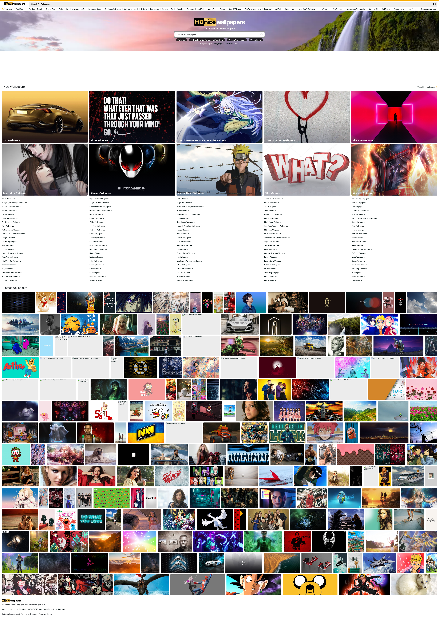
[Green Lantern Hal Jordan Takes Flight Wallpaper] (263, 541)
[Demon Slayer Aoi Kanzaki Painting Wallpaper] (201, 367)
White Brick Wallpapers (272, 234)
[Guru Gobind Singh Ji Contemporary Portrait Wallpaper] (136, 411)
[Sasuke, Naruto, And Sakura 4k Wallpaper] (379, 324)
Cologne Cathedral (131, 9)
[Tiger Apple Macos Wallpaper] (241, 476)
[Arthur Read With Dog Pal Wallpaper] (20, 367)
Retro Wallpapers (270, 276)
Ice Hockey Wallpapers (10, 241)
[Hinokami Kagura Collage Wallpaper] (171, 389)
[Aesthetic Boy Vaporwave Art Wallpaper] (352, 367)
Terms (50, 609)
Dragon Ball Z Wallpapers (273, 261)
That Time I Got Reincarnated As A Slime (208, 40)
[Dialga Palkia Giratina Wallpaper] (179, 519)
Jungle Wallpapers (9, 249)
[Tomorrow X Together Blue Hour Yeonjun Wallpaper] (43, 498)
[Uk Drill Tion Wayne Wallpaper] (288, 302)
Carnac (222, 9)
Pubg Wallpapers (183, 230)
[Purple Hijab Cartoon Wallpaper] (146, 324)
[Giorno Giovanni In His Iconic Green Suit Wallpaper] (410, 563)
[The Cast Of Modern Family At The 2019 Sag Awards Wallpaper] (268, 519)
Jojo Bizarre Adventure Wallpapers (189, 261)
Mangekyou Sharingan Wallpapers (14, 203)
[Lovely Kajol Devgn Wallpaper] (135, 476)
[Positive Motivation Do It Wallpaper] (201, 324)
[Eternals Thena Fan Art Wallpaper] (419, 498)
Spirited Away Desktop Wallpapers (364, 218)
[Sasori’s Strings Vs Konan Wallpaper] (325, 432)
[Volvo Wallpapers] (45, 117)
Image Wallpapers (8, 238)
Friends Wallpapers (359, 230)
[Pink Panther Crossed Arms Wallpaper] (45, 411)
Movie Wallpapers (358, 257)
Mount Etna (212, 9)
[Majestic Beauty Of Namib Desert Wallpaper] (282, 563)
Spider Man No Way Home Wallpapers (190, 207)
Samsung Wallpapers (97, 238)
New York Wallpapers (359, 265)
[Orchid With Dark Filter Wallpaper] (56, 498)
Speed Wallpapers (270, 210)
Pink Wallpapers (95, 269)
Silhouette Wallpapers (185, 269)
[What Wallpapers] (307, 170)
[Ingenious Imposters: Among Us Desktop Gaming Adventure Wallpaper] (20, 346)
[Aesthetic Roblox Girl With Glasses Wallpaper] (218, 302)
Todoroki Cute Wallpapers (273, 199)
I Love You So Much (238, 40)
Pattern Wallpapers (271, 257)
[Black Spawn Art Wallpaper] (329, 541)
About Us (5, 609)
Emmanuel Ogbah (95, 9)
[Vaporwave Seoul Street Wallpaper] (205, 498)
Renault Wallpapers (97, 218)
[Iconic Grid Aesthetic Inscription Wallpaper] (418, 324)
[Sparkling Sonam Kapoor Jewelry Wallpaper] (96, 476)
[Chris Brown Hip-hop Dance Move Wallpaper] (287, 454)
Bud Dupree (386, 9)
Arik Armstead (338, 9)
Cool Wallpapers (357, 280)
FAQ (34, 609)
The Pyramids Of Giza (253, 9)
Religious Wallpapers (184, 241)
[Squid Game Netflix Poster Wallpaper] (390, 454)
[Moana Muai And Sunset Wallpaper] (142, 519)
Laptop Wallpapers (96, 257)
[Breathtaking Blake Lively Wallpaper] (207, 454)
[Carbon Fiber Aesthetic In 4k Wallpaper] (18, 302)
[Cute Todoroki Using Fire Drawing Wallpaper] (20, 389)
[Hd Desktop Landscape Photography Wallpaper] (124, 563)
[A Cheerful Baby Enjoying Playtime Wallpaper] (39, 541)
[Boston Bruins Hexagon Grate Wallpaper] (140, 367)
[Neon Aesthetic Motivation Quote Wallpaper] (91, 519)
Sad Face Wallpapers (97, 226)
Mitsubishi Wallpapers (272, 230)
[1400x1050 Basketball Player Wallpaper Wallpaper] (423, 432)
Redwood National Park (272, 9)
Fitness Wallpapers (96, 253)
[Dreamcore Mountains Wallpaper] (117, 367)
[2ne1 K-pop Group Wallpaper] (84, 498)
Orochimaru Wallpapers (360, 210)
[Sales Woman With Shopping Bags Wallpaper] (103, 411)
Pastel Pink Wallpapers (185, 245)
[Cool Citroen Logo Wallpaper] (179, 563)
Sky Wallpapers (7, 269)
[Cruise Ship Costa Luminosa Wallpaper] (408, 476)
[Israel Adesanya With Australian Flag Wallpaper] (371, 476)
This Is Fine (257, 40)
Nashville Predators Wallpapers (188, 226)
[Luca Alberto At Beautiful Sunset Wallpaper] (381, 498)
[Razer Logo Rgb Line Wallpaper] (89, 563)
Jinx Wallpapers (270, 207)
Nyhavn (165, 9)
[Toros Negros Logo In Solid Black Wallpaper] (327, 302)
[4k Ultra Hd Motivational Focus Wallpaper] (364, 302)
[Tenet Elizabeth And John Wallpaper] (169, 454)
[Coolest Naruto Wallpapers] (219, 170)
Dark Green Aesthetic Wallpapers (14, 234)
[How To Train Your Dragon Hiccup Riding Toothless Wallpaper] (141, 584)
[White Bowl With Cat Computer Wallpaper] (20, 411)
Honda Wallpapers (183, 218)
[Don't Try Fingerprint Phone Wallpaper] (400, 302)
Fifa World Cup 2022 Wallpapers (188, 214)
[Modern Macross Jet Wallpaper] (379, 563)
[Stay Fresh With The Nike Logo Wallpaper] (340, 563)
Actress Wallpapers (359, 241)
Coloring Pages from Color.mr (222, 44)
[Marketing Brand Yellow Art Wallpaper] (386, 389)
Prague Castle (399, 9)
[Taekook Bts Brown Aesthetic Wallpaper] (388, 302)
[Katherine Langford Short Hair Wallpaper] (173, 498)
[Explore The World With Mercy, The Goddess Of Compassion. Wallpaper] (418, 541)
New (55, 609)
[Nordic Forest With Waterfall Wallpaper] (344, 324)
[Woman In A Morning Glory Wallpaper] (382, 541)
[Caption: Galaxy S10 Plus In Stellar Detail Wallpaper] (54, 563)
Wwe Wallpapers (270, 269)
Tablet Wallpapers (96, 222)
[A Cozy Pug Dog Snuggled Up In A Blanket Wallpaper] (100, 454)
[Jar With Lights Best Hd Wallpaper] (108, 346)
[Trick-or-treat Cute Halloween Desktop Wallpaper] (79, 324)
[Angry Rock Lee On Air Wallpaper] (310, 476)
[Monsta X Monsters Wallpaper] (206, 476)
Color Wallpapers (96, 261)
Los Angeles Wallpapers (98, 249)
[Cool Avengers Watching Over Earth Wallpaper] (310, 324)
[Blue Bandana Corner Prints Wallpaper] (170, 367)
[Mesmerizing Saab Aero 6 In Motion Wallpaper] (211, 563)
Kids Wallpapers (8, 245)
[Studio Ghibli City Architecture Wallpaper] (356, 541)
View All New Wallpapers (426, 87)
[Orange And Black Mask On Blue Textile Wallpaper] (351, 432)
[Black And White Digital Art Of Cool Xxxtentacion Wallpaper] (61, 346)
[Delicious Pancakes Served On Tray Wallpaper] (90, 367)
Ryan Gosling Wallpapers (361, 199)
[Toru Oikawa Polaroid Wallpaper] (431, 476)
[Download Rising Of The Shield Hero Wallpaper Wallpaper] (65, 454)
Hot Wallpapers (182, 257)
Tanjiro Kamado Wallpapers (362, 249)
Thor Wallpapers (358, 226)
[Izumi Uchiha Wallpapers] (45, 170)
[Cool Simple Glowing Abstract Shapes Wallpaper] (276, 324)
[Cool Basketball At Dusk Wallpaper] (201, 346)
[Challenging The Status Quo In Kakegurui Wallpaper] (85, 584)
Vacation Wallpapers (9, 265)
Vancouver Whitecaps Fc (356, 9)
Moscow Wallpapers (359, 214)
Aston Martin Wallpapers (11, 230)
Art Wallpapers (357, 273)
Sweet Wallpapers (358, 222)
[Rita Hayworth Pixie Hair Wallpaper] (336, 346)
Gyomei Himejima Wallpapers (100, 207)
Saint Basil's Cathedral (307, 9)
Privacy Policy (42, 609)
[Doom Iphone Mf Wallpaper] (207, 302)
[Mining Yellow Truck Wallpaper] (310, 346)
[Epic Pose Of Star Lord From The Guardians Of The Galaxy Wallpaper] (47, 519)
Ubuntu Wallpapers (359, 203)
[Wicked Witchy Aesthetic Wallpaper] (109, 389)
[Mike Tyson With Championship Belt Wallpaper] (311, 454)
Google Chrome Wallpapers (99, 203)
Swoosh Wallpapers (9, 210)
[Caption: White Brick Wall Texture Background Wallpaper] (355, 563)
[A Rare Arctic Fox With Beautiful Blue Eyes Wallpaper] (414, 584)
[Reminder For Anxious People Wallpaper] (109, 302)
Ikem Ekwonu (412, 9)
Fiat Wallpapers (182, 199)
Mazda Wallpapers (271, 218)
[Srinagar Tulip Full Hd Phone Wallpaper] (163, 324)
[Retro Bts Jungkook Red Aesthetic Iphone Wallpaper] (229, 302)
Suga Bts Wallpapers (184, 203)
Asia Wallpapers (8, 226)
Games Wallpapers (184, 238)
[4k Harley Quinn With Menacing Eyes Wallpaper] (118, 324)
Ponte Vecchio (324, 9)
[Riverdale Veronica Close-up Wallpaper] (278, 498)
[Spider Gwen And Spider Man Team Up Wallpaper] (197, 584)
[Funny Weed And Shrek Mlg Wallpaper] (348, 389)
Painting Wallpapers (97, 265)
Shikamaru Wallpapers (272, 245)
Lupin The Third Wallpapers (99, 199)
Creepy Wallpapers (96, 241)
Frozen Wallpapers (96, 214)
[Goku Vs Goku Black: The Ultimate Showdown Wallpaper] (253, 584)
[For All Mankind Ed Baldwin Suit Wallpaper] (55, 367)
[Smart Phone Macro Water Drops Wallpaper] (213, 389)
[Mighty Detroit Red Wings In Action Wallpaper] (172, 476)
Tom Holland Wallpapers (186, 222)
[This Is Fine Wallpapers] (394, 117)
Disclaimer (23, 609)
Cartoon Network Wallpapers (274, 253)
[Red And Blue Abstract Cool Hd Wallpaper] (310, 389)
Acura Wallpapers (8, 199)
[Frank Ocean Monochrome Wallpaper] (175, 541)
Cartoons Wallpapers (97, 230)
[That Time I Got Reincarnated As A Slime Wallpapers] (219, 117)
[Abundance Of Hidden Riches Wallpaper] (248, 454)
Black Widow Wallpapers (273, 222)
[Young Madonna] (378, 519)
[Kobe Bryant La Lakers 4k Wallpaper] (85, 302)
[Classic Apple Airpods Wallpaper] (133, 454)
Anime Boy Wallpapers (272, 273)
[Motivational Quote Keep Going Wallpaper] (431, 519)
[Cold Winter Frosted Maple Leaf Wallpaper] (275, 476)
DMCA (30, 609)
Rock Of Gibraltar (235, 9)
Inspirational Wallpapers (98, 245)
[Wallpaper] (158, 411)
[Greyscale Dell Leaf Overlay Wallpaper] (243, 563)
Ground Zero (50, 9)
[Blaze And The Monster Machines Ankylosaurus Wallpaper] (221, 432)
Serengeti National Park (195, 9)
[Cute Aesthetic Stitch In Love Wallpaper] (195, 302)
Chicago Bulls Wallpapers (186, 253)
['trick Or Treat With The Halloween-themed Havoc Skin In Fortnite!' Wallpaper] (20, 563)
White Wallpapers (96, 280)
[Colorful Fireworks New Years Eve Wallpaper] (70, 411)
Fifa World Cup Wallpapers (11, 261)
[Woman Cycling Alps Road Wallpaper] (113, 519)
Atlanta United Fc (78, 9)
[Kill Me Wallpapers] (132, 117)
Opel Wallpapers (358, 207)
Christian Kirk (373, 9)
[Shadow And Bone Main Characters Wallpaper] (239, 498)
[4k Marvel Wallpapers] (394, 170)
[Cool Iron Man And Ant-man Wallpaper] (85, 346)
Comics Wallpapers (271, 249)
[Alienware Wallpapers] (132, 170)
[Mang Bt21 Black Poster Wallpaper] (83, 389)
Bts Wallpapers (182, 249)
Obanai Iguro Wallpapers (273, 214)
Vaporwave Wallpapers (272, 241)
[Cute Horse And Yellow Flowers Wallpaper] (385, 367)
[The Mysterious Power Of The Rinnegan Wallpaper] (134, 302)
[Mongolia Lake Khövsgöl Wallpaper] (184, 432)
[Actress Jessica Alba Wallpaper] (58, 476)
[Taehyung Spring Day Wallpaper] (69, 498)
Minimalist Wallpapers (98, 276)
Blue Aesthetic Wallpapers (11, 276)
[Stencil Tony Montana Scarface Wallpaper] (297, 541)
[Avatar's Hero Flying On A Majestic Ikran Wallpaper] (338, 476)
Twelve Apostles (177, 9)
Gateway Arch (290, 9)
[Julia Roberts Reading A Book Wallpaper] (20, 476)
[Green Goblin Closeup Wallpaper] (240, 346)
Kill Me (183, 40)
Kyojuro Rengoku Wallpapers (12, 253)
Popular (61, 609)
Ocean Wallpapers (358, 261)
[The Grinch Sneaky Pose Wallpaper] (123, 411)
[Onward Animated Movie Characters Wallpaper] (398, 346)
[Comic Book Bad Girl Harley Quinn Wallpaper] (239, 367)
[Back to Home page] (14, 4)
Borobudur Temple (36, 9)
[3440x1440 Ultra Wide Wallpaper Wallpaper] (384, 432)
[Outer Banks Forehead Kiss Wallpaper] (20, 519)
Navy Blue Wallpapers (10, 257)
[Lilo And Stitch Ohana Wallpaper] (344, 498)
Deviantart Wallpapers (10, 218)
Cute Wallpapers (96, 273)
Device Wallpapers (9, 214)
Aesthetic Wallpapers (185, 280)
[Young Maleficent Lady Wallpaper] (431, 346)
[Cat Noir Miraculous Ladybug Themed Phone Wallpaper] (240, 519)
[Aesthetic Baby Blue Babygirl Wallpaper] (46, 346)
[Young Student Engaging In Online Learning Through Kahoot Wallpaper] (112, 498)
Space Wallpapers (183, 276)
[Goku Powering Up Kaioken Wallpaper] (418, 367)
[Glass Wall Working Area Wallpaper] (171, 302)
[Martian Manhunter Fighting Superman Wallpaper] (254, 432)
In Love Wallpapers (183, 210)
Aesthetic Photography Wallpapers (277, 238)
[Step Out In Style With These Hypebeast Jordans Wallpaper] (316, 563)
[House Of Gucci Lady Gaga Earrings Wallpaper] (58, 389)
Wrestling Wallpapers (359, 269)
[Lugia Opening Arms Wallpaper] (215, 519)
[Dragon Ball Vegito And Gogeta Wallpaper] (431, 563)
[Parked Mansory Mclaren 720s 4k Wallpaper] (240, 324)
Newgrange (154, 9)
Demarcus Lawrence (428, 9)
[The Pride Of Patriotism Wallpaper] (15, 541)
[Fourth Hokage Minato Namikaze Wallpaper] (364, 584)
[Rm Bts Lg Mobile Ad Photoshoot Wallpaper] (251, 302)
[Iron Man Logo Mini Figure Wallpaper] (146, 389)
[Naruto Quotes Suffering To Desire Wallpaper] (277, 367)
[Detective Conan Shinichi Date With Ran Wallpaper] (422, 454)
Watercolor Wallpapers (360, 234)
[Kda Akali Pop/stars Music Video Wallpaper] (218, 541)
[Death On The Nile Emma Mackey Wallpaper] (315, 367)
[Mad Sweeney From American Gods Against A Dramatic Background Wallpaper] (287, 432)
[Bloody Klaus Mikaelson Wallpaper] (238, 389)
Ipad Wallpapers (357, 238)
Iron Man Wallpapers (9, 280)
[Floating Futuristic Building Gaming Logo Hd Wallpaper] (20, 324)
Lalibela (144, 9)
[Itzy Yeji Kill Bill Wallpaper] (385, 476)
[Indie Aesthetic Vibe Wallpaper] (199, 389)
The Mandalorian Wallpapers (12, 273)
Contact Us (13, 609)
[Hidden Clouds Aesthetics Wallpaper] (422, 302)
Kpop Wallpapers (183, 234)
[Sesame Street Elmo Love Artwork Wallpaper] (66, 519)
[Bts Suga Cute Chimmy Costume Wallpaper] (175, 324)
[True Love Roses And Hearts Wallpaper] (421, 389)
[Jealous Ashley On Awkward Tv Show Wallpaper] (274, 389)
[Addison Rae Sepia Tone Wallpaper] (327, 454)
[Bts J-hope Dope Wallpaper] (137, 498)
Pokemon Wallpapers (272, 265)
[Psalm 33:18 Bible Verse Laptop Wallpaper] (132, 346)
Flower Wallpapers (358, 276)
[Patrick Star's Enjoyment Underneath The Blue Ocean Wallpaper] (150, 563)
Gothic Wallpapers (183, 273)
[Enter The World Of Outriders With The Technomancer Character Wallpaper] (308, 519)
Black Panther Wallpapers (11, 222)
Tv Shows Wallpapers (360, 253)
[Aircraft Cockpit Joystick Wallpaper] (165, 346)
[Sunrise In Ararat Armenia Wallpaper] (277, 346)
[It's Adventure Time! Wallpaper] (310, 584)
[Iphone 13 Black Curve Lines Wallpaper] (356, 476)
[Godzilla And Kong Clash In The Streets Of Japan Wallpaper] (346, 519)
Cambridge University (113, 9)
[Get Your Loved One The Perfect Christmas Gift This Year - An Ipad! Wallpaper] (46, 302)
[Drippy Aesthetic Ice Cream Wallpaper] (355, 454)
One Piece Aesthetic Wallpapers (276, 226)
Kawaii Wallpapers (96, 234)
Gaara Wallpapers (358, 245)
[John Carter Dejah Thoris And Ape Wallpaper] (359, 346)
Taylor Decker (64, 9)
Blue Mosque (20, 9)
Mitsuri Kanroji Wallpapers (11, 207)
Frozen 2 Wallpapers (271, 203)
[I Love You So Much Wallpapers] (307, 117)
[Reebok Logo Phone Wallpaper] (151, 498)
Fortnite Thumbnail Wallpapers (101, 210)
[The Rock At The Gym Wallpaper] (312, 498)
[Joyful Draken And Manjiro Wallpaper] (20, 498)
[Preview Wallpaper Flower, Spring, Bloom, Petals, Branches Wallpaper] (38, 454)
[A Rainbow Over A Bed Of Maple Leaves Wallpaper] (139, 541)
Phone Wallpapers (270, 280)
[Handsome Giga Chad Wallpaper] (50, 324)
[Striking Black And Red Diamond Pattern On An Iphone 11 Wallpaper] (61, 302)
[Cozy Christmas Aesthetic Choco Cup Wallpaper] (184, 389)
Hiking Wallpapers (183, 265)
